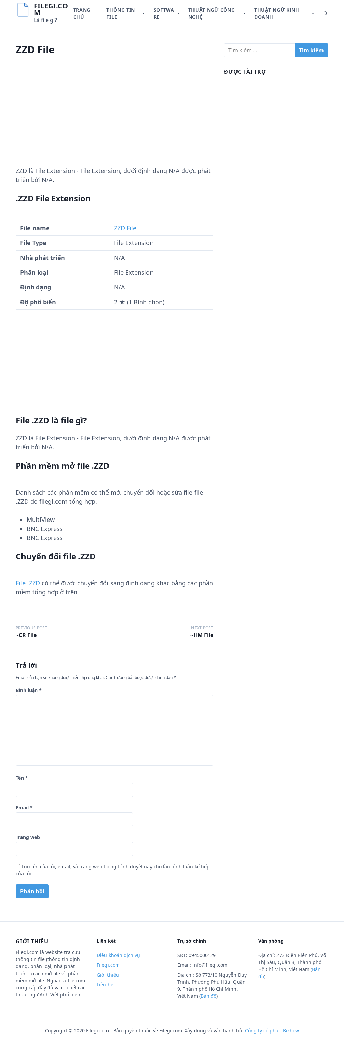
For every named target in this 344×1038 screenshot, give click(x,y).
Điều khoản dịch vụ (118, 955)
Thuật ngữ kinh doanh (276, 13)
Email (24, 807)
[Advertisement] (114, 119)
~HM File (201, 635)
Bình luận (29, 690)
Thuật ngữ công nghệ (211, 13)
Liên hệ (105, 984)
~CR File (26, 635)
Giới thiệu (108, 975)
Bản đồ (208, 996)
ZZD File (125, 228)
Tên (22, 778)
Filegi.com (51, 9)
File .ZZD (28, 583)
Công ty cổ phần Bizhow (272, 1030)
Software (164, 13)
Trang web (28, 837)
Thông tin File (120, 13)
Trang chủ (82, 13)
